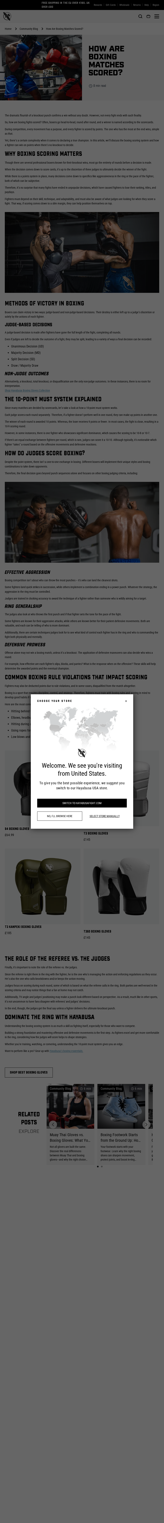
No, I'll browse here (59, 816)
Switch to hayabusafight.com (82, 803)
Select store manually (105, 816)
